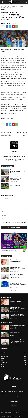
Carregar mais (13, 290)
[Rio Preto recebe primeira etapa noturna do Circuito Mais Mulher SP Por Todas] (5, 172)
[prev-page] (2, 191)
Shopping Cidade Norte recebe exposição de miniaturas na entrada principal (17, 268)
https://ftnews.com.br (14, 153)
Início (2, 6)
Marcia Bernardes (7, 23)
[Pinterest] (13, 26)
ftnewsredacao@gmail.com (16, 396)
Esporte (5, 6)
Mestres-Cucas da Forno (14, 412)
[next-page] (4, 191)
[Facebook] (7, 26)
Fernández (7, 118)
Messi (12, 118)
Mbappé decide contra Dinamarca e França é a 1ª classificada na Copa (7, 134)
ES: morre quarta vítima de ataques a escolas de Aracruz (21, 134)
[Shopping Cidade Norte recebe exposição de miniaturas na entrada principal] (5, 269)
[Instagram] (15, 405)
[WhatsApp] (16, 26)
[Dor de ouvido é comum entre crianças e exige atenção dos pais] (5, 262)
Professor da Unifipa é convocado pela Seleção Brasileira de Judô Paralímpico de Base (18, 178)
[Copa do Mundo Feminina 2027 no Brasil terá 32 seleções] (5, 186)
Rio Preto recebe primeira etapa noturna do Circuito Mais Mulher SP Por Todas (17, 171)
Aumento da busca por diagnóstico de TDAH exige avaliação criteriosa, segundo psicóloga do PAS (18, 276)
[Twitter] (10, 26)
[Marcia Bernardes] (2, 23)
